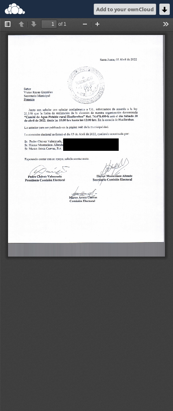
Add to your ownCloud (125, 9)
